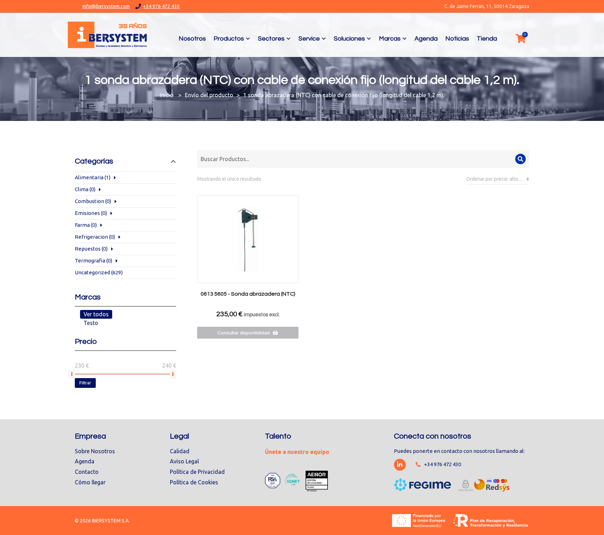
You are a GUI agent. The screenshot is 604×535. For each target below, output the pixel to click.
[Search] (520, 159)
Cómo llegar (90, 482)
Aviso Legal (184, 461)
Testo (91, 323)
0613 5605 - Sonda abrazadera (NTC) (248, 294)
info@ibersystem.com (106, 6)
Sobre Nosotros (95, 451)
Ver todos (96, 314)
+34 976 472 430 (161, 6)
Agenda (84, 461)
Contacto (87, 472)
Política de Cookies (194, 482)
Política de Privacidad (197, 472)
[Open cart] (520, 38)
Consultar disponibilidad (243, 332)
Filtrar (85, 382)
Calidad (179, 451)
